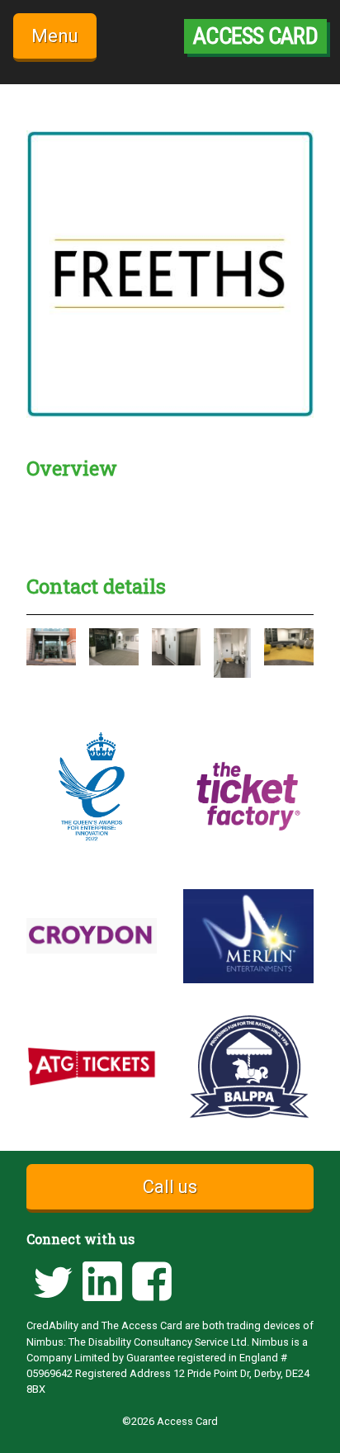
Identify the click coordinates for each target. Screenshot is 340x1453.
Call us (170, 1186)
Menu (54, 36)
